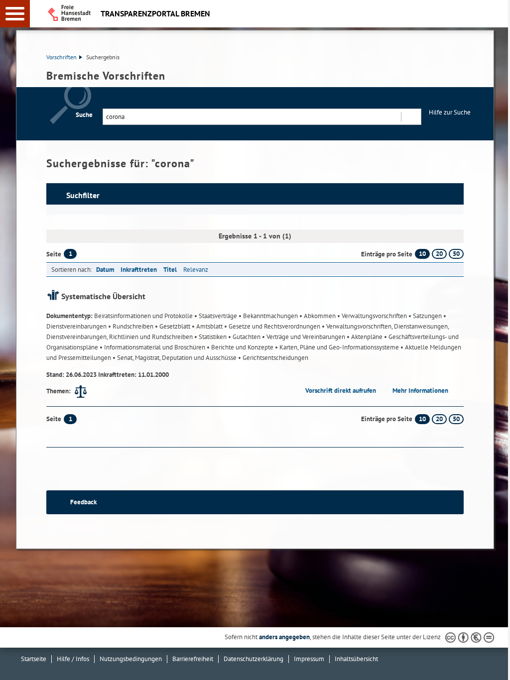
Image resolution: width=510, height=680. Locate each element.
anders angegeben (284, 637)
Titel (170, 269)
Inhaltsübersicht (356, 659)
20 (439, 253)
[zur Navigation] (15, 13)
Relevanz (195, 269)
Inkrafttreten (139, 269)
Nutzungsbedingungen (131, 659)
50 (456, 253)
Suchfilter (83, 195)
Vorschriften (61, 57)
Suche (84, 115)
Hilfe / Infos (73, 659)
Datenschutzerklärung (253, 659)
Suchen (410, 117)
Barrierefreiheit (192, 659)
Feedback (83, 502)
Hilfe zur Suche (450, 112)
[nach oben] (494, 664)
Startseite (33, 659)
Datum (105, 269)
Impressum (309, 659)
